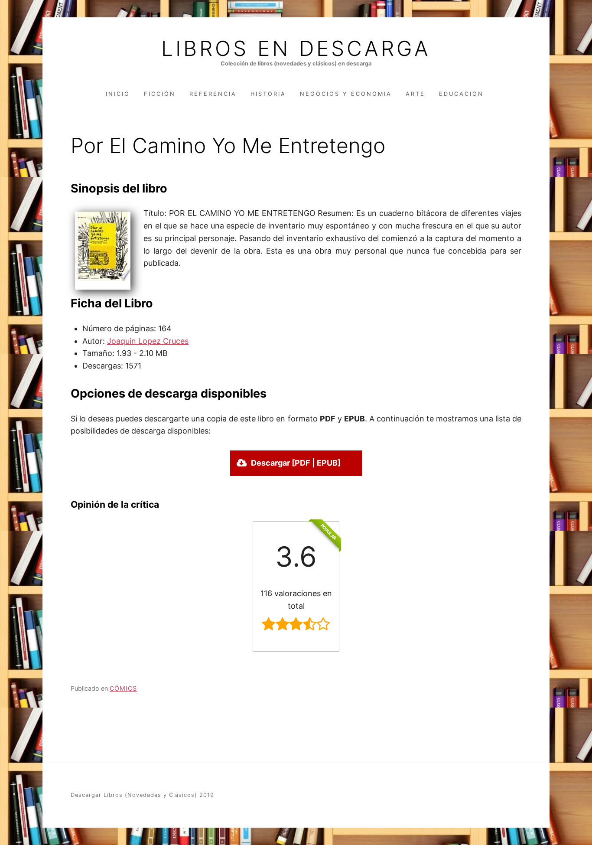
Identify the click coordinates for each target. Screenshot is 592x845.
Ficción (160, 94)
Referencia (213, 94)
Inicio (118, 94)
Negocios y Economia (346, 94)
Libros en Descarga (296, 48)
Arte (415, 94)
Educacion (461, 94)
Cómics (123, 688)
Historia (268, 94)
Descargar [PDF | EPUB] (296, 462)
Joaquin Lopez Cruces (148, 341)
